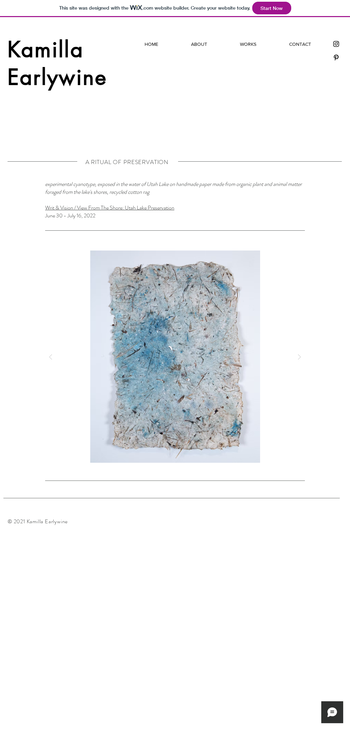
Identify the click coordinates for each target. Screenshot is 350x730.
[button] (175, 357)
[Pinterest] (336, 58)
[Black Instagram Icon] (336, 44)
